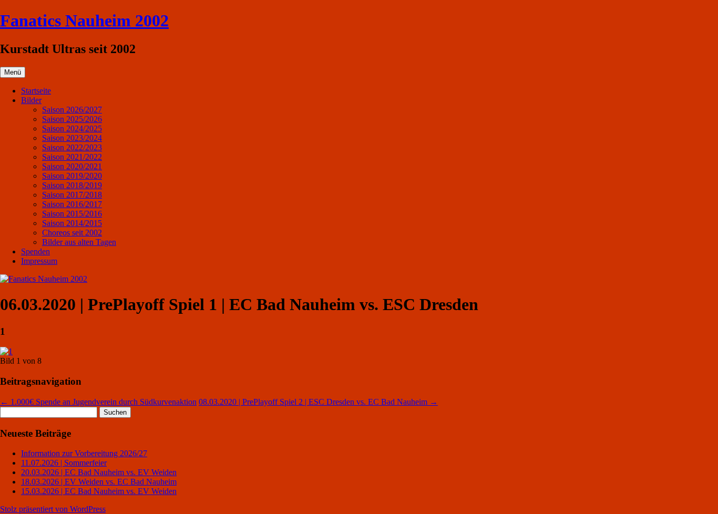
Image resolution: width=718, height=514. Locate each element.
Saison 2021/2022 (72, 156)
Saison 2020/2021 (72, 166)
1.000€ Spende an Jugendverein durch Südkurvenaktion (98, 401)
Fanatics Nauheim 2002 (84, 20)
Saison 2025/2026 (72, 119)
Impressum (39, 260)
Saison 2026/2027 (72, 109)
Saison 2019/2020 (72, 175)
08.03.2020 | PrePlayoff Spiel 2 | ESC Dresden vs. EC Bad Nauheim (318, 401)
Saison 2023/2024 (72, 137)
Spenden (35, 251)
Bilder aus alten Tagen (79, 242)
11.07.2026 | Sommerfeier (64, 462)
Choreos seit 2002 (72, 232)
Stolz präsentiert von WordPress (53, 509)
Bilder (31, 100)
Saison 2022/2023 (72, 147)
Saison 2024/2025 (72, 128)
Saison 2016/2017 (72, 204)
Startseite (36, 90)
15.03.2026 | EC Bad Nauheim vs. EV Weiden (99, 491)
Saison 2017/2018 (72, 194)
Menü (12, 72)
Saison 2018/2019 (72, 185)
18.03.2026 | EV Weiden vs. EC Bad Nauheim (99, 481)
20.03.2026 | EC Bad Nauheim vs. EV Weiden (99, 472)
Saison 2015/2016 (72, 213)
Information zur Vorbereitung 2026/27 (84, 453)
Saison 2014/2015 (72, 223)
